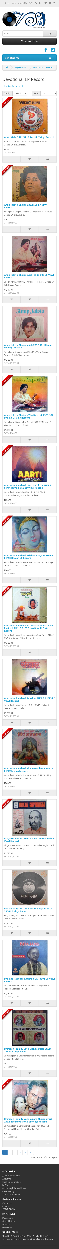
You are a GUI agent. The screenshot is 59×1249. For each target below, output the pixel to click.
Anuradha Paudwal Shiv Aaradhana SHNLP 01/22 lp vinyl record (28, 769)
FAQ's (31, 3)
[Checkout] (54, 3)
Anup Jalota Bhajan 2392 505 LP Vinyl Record (25, 206)
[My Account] (40, 3)
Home (13, 3)
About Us (22, 3)
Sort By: (7, 93)
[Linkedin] (14, 1209)
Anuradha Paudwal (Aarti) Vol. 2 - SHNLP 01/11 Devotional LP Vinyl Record (27, 486)
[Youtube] (7, 1209)
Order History (8, 1221)
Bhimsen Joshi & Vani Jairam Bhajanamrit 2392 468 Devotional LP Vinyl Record (28, 1120)
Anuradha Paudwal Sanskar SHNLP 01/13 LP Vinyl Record (29, 699)
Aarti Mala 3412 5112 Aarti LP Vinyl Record (29, 137)
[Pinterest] (12, 1209)
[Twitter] (53, 51)
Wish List (6, 1224)
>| (31, 1152)
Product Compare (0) (13, 86)
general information (11, 1175)
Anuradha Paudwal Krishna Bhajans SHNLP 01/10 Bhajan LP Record (28, 557)
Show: (36, 93)
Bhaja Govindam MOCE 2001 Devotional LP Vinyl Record (29, 840)
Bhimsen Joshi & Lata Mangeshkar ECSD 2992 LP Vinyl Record (27, 1050)
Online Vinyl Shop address (14, 1188)
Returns (5, 1206)
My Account (7, 1218)
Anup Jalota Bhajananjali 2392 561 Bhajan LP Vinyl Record (28, 346)
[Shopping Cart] (50, 3)
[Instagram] (5, 1209)
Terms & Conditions (11, 1194)
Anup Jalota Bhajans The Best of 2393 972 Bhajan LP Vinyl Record (28, 416)
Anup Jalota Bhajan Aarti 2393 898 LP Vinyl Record (29, 276)
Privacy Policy (8, 1191)
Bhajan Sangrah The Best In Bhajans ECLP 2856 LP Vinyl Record (28, 910)
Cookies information (11, 1182)
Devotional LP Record (43, 67)
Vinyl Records (21, 67)
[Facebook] (46, 51)
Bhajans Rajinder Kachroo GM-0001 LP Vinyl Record (29, 980)
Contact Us (7, 1203)
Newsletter (7, 1227)
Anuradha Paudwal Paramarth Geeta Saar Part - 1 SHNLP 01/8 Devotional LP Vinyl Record (28, 628)
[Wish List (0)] (46, 3)
